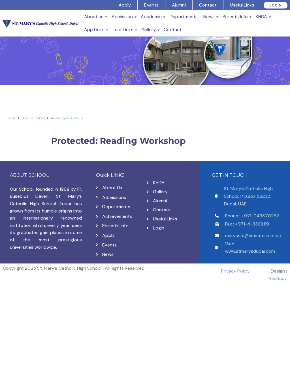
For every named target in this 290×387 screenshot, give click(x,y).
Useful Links (242, 5)
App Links (94, 30)
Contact (208, 5)
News (208, 17)
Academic (151, 17)
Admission (122, 17)
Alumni (179, 5)
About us (94, 17)
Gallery (148, 30)
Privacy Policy (235, 271)
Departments (184, 17)
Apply (125, 5)
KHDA (261, 17)
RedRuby (277, 278)
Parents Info (235, 17)
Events (151, 5)
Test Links (122, 30)
